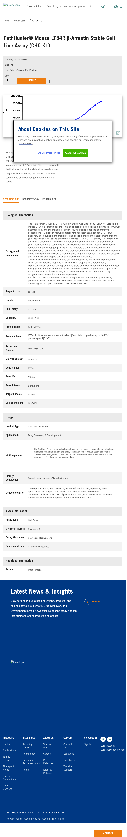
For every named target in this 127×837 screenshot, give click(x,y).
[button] (92, 6)
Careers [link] (47, 754)
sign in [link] (87, 744)
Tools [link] (26, 770)
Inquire (32, 81)
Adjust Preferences (49, 152)
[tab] (11, 199)
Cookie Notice (32, 819)
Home (6, 21)
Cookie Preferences (53, 819)
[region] (62, 141)
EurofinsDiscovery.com (107, 750)
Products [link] (8, 744)
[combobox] (69, 6)
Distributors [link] (70, 760)
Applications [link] (9, 750)
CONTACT (108, 833)
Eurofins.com (107, 746)
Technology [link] (29, 754)
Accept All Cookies (75, 153)
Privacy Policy (14, 819)
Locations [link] (69, 754)
